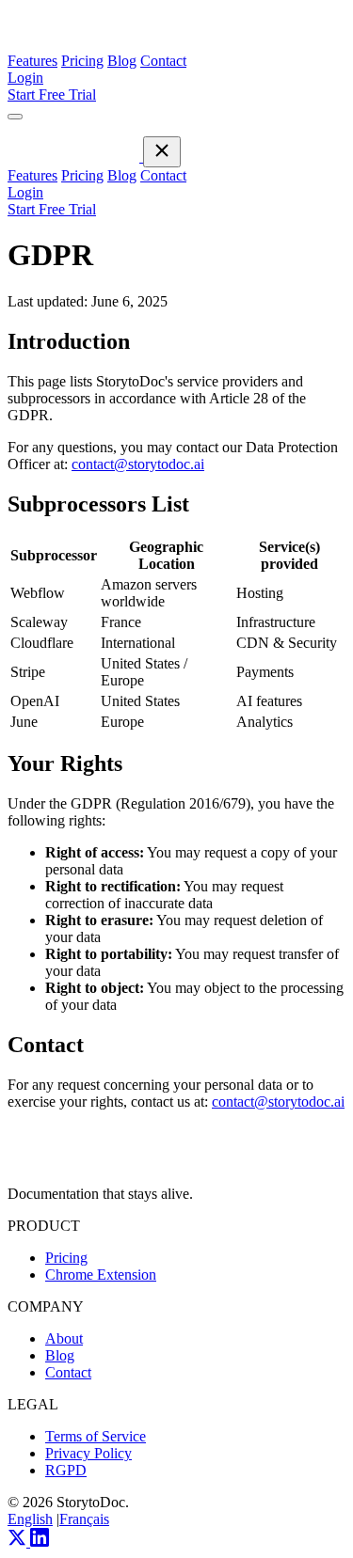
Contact (163, 61)
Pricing (82, 61)
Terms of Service (95, 1436)
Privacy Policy (88, 1453)
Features (32, 61)
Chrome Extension (100, 1275)
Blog (121, 61)
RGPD (66, 1470)
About (64, 1338)
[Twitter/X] (19, 1542)
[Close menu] (162, 151)
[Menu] (15, 116)
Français (84, 1519)
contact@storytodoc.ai (138, 464)
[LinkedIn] (39, 1542)
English (30, 1519)
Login (25, 78)
